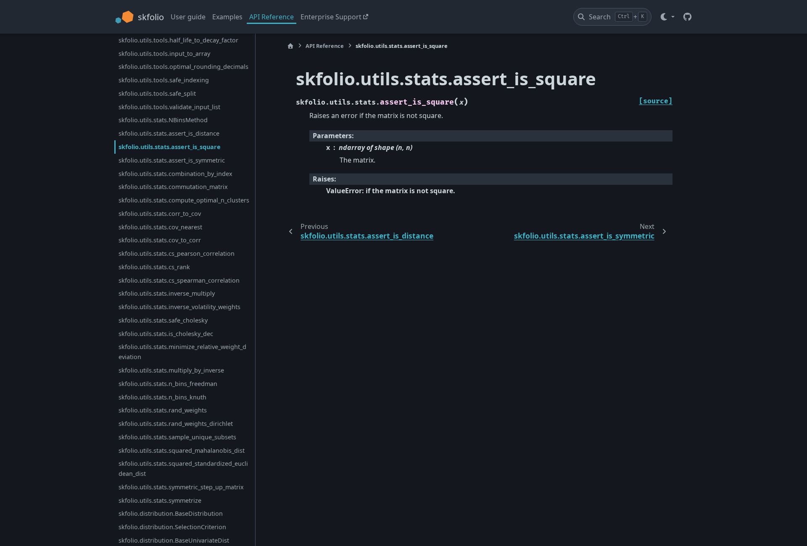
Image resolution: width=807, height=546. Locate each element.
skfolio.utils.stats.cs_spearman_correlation (179, 280)
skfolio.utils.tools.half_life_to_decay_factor (178, 40)
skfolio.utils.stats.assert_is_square (170, 147)
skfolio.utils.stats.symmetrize (160, 500)
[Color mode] (667, 17)
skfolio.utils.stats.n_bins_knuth (162, 397)
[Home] (290, 46)
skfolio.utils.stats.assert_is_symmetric (172, 160)
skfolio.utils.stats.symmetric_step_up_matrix (181, 487)
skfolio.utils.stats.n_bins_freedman (168, 384)
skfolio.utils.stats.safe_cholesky (163, 320)
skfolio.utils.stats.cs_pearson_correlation (177, 253)
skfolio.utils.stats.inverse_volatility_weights (179, 307)
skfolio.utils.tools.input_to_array (164, 54)
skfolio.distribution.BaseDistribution (171, 513)
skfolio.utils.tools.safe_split (157, 93)
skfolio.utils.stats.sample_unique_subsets (177, 437)
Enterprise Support (331, 16)
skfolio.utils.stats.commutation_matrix (173, 187)
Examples (227, 16)
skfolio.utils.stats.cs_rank (154, 267)
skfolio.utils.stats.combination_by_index (175, 174)
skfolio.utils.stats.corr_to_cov (160, 214)
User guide (188, 16)
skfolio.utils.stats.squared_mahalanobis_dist (182, 450)
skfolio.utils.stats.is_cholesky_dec (166, 334)
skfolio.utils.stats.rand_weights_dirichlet (176, 424)
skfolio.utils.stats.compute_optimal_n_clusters (184, 200)
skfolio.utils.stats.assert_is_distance (169, 133)
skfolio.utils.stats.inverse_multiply (167, 293)
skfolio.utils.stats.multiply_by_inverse (171, 370)
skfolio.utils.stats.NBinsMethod (163, 120)
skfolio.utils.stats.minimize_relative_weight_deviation (182, 352)
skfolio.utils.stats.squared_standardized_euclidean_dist (183, 468)
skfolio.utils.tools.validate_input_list (169, 107)
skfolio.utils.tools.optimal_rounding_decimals (183, 67)
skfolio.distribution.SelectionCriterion (172, 527)
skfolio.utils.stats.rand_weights (163, 410)
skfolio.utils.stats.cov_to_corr (160, 240)
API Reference (271, 16)
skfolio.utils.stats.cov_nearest (160, 227)
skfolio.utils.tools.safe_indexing (164, 80)
